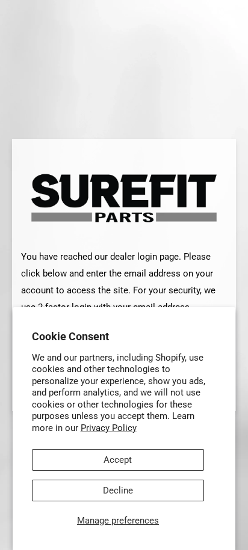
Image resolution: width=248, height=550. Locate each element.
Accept (118, 459)
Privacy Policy (109, 428)
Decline (118, 490)
